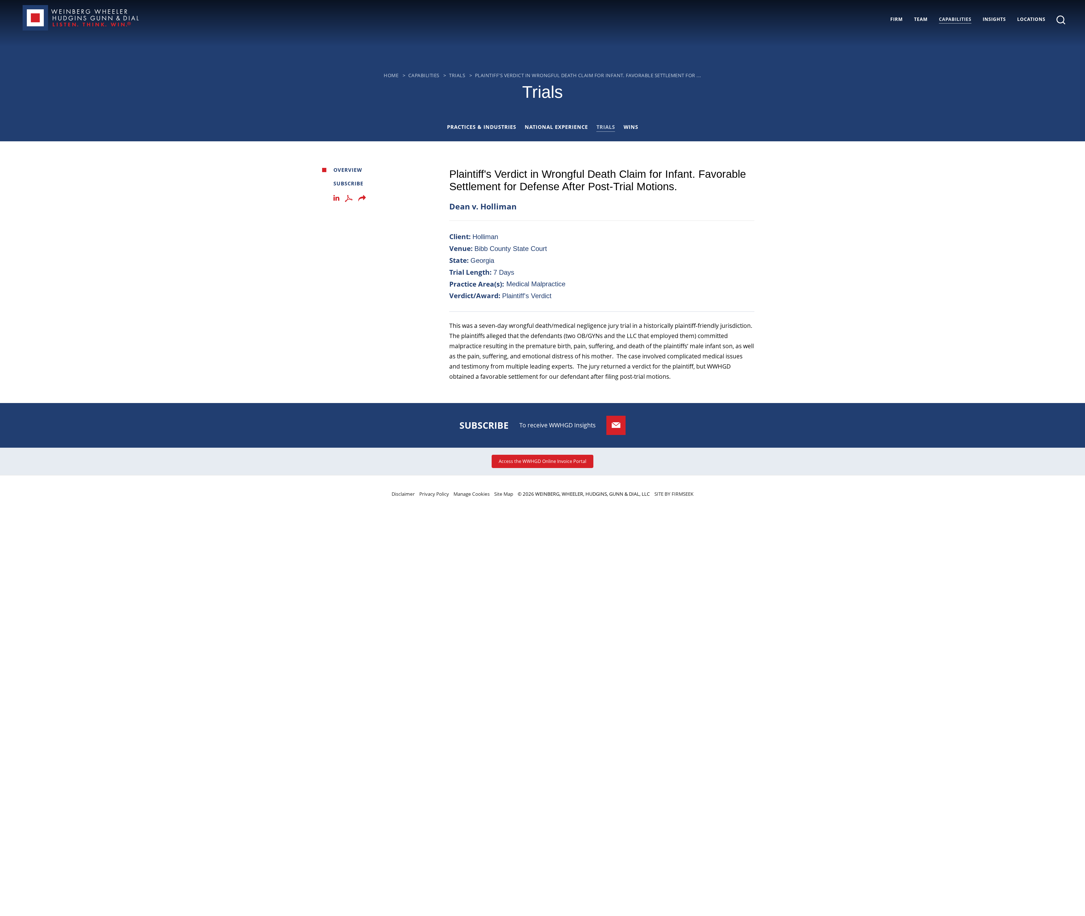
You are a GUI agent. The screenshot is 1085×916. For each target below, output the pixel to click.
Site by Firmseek (673, 494)
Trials (457, 75)
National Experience (556, 127)
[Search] (1060, 20)
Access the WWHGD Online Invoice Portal (542, 461)
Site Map (503, 494)
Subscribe (348, 183)
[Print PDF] (349, 199)
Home (391, 75)
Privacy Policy (434, 494)
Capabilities (955, 19)
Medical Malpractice (535, 284)
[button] (362, 200)
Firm (896, 19)
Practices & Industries (481, 127)
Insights (994, 19)
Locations (1031, 19)
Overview (347, 169)
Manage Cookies (471, 494)
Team (921, 19)
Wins (631, 127)
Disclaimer (403, 494)
